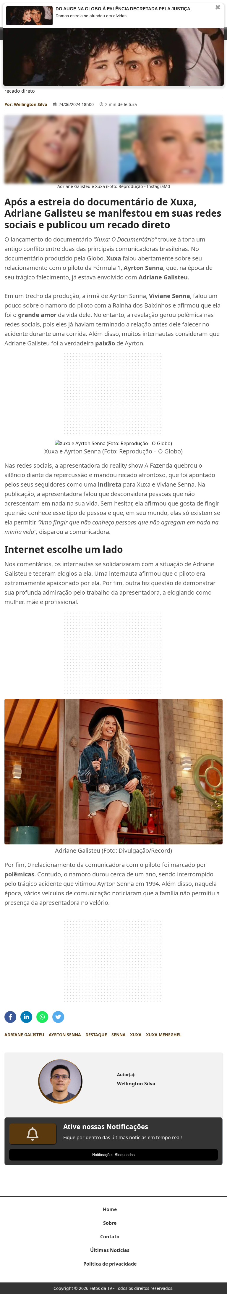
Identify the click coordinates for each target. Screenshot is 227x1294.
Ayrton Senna (65, 1034)
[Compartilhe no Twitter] (58, 1017)
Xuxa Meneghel (163, 1034)
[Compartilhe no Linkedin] (26, 1017)
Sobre (109, 1223)
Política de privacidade (110, 1264)
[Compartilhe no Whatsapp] (42, 1017)
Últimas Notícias (109, 1250)
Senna (118, 1034)
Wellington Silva (30, 104)
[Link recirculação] (29, 15)
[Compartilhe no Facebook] (10, 1017)
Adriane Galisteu (24, 1034)
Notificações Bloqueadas (113, 1155)
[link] (60, 1081)
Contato (109, 1236)
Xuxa (136, 1034)
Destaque (96, 1034)
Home (110, 1209)
